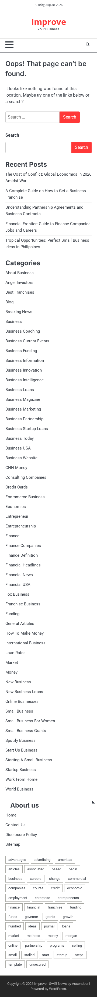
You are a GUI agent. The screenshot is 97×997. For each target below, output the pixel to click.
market (13, 936)
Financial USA (17, 584)
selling (77, 945)
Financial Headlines (23, 565)
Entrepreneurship (20, 526)
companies (16, 888)
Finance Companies (23, 545)
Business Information (24, 360)
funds (12, 917)
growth (68, 917)
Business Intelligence (24, 380)
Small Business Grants (25, 730)
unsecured (37, 964)
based (56, 869)
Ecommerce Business (25, 496)
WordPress (57, 989)
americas (65, 860)
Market (11, 662)
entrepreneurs (68, 898)
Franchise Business (22, 604)
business (15, 879)
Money (11, 672)
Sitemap (12, 844)
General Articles (19, 623)
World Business (19, 789)
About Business (19, 272)
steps (79, 955)
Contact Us (15, 824)
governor (31, 917)
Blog (9, 302)
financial (33, 907)
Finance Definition (21, 555)
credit (55, 888)
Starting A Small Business (28, 759)
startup (62, 955)
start (45, 955)
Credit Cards (16, 487)
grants (50, 917)
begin (73, 869)
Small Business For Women (30, 721)
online (13, 945)
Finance (12, 535)
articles (14, 869)
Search (12, 135)
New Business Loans (24, 691)
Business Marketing (23, 409)
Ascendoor (80, 984)
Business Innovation (23, 370)
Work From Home (21, 779)
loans (66, 926)
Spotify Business (20, 740)
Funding (12, 613)
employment (17, 898)
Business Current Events (27, 341)
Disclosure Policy (21, 834)
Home (10, 815)
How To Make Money (24, 633)
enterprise (42, 898)
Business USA (18, 448)
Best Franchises (19, 292)
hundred (14, 926)
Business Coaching (22, 331)
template (15, 964)
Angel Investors (19, 282)
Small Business (19, 711)
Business (13, 321)
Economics (15, 506)
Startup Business (20, 769)
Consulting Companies (25, 477)
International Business (25, 643)
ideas (32, 926)
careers (35, 879)
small (12, 955)
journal (49, 926)
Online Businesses (22, 701)
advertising (42, 860)
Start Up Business (21, 750)
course (38, 888)
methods (33, 936)
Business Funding (21, 350)
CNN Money (16, 467)
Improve (48, 21)
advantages (17, 860)
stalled (29, 955)
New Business (18, 682)
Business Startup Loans (26, 428)
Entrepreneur (16, 516)
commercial (77, 879)
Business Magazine (22, 399)
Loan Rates (15, 652)
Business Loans (19, 389)
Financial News (19, 574)
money (53, 936)
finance (14, 907)
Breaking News (18, 311)
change (54, 879)
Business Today (19, 438)
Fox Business (17, 594)
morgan (71, 936)
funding (75, 907)
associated (35, 869)
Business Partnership (24, 418)
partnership (33, 945)
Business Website (21, 457)
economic (74, 888)
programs (57, 945)
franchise (55, 907)
